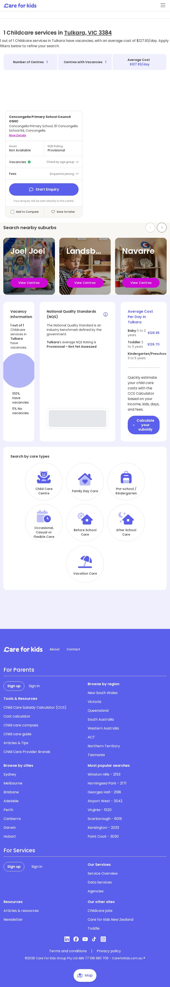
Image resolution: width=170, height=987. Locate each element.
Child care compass (21, 725)
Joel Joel (27, 251)
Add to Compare (27, 212)
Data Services (100, 882)
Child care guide (17, 734)
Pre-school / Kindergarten (126, 491)
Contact (73, 649)
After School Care (126, 532)
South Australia (101, 719)
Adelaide (11, 801)
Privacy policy (109, 951)
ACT (91, 737)
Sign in (34, 686)
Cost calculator (17, 716)
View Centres (29, 283)
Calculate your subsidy (145, 425)
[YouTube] (85, 939)
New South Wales (103, 692)
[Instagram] (103, 939)
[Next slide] (162, 227)
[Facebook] (76, 939)
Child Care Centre (43, 491)
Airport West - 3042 (105, 801)
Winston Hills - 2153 (104, 774)
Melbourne (13, 783)
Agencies (96, 891)
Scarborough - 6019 (105, 818)
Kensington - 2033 (103, 827)
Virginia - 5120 (100, 809)
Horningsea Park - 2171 (107, 783)
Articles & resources (21, 910)
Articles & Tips (16, 742)
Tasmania (96, 754)
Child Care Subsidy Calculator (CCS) (35, 707)
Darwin (10, 827)
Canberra (12, 818)
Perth (8, 809)
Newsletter (13, 919)
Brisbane (11, 792)
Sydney (10, 774)
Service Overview (103, 873)
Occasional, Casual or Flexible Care (44, 532)
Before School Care (85, 532)
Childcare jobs (100, 910)
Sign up (14, 686)
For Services (19, 850)
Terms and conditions (68, 951)
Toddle (94, 928)
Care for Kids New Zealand (110, 919)
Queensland (98, 710)
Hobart (10, 836)
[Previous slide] (150, 227)
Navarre (138, 251)
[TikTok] (94, 939)
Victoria (94, 701)
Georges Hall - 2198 (104, 792)
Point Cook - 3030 (103, 836)
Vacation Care (85, 573)
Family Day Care (85, 491)
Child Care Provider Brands (27, 751)
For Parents (19, 669)
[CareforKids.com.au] (23, 649)
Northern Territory (104, 746)
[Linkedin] (67, 939)
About (55, 649)
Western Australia (103, 728)
